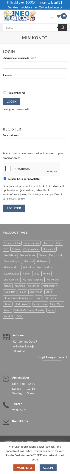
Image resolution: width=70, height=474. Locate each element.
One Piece (33, 285)
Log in (12, 101)
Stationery (50, 297)
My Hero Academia (33, 279)
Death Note (10, 255)
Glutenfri (29, 261)
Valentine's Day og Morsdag (29, 310)
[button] (52, 16)
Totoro (7, 310)
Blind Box (48, 243)
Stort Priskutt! (22, 303)
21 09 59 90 (19, 410)
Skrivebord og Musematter (18, 297)
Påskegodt (9, 291)
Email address (17, 135)
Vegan (51, 310)
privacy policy (16, 198)
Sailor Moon (35, 291)
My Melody (53, 279)
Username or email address (24, 57)
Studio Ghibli (40, 303)
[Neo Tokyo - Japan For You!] (25, 16)
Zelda (19, 316)
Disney (42, 255)
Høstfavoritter (45, 267)
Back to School (31, 243)
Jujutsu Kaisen (11, 273)
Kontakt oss (20, 421)
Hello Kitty (28, 267)
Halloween (42, 261)
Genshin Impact (12, 261)
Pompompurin (49, 285)
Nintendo (20, 285)
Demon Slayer (27, 255)
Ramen (22, 291)
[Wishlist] (59, 16)
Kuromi (46, 273)
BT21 (59, 243)
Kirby (36, 273)
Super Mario (56, 303)
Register (14, 208)
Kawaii (26, 273)
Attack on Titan (12, 243)
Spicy (39, 297)
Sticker (7, 303)
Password (14, 75)
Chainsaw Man (31, 249)
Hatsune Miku (11, 267)
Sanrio (49, 291)
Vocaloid (8, 316)
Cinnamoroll (49, 249)
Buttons (16, 249)
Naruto (8, 285)
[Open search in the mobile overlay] (35, 27)
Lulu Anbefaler (11, 279)
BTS (6, 249)
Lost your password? (16, 109)
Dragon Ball (55, 255)
